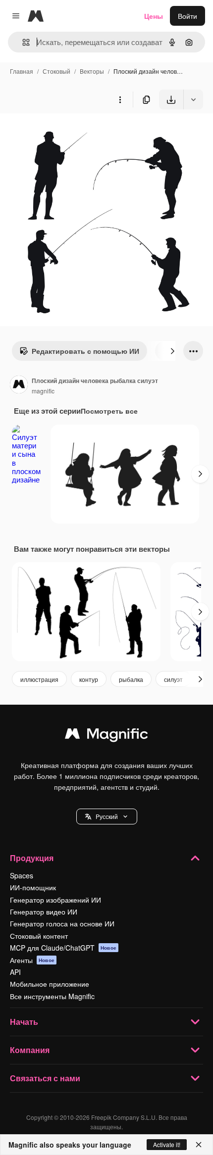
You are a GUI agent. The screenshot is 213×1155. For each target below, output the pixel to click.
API (15, 972)
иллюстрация (39, 679)
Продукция (31, 858)
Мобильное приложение (49, 984)
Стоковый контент (39, 936)
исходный (66, 132)
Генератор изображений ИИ (55, 900)
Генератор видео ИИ (43, 911)
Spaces (21, 875)
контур (88, 679)
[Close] (199, 1145)
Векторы (92, 71)
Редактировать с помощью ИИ (85, 351)
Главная (21, 71)
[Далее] (172, 351)
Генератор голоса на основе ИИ (62, 923)
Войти (187, 16)
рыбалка (131, 679)
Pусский (107, 816)
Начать (24, 1021)
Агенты (32, 960)
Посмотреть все (109, 411)
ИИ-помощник (33, 887)
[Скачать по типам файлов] (193, 99)
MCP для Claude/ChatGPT (63, 948)
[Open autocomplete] (22, 42)
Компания (30, 1050)
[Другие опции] (120, 99)
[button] (106, 816)
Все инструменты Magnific (52, 996)
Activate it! (166, 1144)
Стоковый (56, 71)
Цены (153, 16)
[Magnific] (106, 735)
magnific (43, 390)
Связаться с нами (45, 1078)
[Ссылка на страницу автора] (19, 385)
